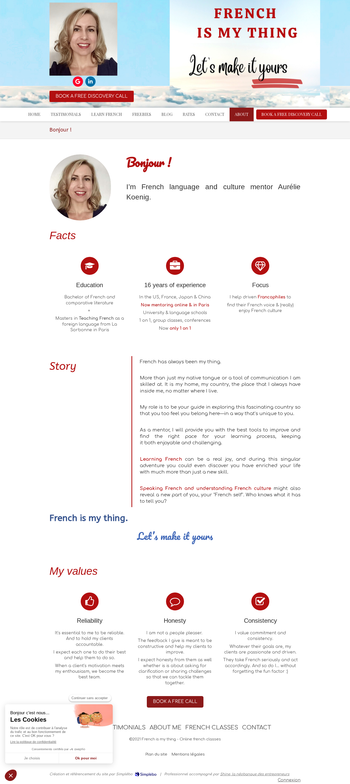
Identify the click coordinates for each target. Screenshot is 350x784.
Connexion (289, 780)
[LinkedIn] (90, 81)
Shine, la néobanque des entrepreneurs (254, 774)
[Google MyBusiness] (78, 81)
